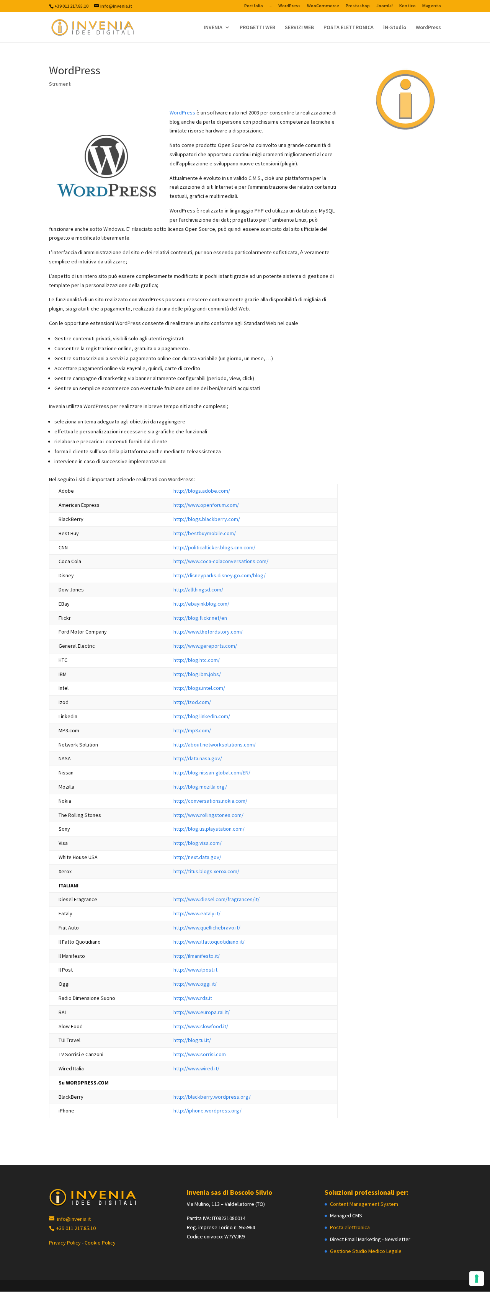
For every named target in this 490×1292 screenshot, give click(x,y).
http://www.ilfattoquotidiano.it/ (209, 941)
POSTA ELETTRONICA (348, 28)
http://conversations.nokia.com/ (210, 800)
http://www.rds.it (192, 998)
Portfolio (253, 5)
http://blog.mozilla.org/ (200, 786)
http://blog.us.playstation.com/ (209, 828)
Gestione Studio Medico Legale (366, 1251)
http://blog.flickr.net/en (200, 617)
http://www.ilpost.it (195, 969)
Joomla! (384, 5)
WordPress (289, 5)
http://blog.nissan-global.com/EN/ (211, 772)
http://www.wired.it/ (196, 1068)
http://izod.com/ (192, 702)
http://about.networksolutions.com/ (214, 744)
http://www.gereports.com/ (205, 645)
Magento (431, 5)
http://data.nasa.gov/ (197, 758)
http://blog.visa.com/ (197, 843)
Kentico (407, 5)
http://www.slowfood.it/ (200, 1026)
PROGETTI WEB (257, 28)
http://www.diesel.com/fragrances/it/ (216, 899)
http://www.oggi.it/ (195, 983)
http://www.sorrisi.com (199, 1054)
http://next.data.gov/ (197, 857)
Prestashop (358, 5)
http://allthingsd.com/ (198, 589)
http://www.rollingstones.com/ (208, 815)
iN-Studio (394, 28)
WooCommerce (323, 5)
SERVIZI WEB (299, 28)
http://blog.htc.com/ (196, 660)
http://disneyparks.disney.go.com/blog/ (219, 575)
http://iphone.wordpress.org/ (207, 1110)
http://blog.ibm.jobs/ (197, 674)
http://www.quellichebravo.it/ (206, 927)
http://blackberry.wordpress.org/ (212, 1096)
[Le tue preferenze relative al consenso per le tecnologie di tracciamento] (476, 1278)
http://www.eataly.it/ (196, 913)
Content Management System (364, 1204)
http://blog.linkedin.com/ (201, 716)
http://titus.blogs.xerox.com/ (206, 871)
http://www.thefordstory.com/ (208, 631)
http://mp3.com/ (192, 730)
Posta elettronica (350, 1227)
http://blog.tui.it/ (192, 1040)
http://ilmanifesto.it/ (196, 955)
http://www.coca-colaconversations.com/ (220, 561)
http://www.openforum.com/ (206, 504)
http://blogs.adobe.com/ (201, 490)
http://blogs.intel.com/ (199, 687)
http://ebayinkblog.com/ (201, 603)
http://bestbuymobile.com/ (204, 533)
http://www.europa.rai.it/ (201, 1012)
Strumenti (60, 83)
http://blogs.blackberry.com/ (206, 519)
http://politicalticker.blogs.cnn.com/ (214, 547)
